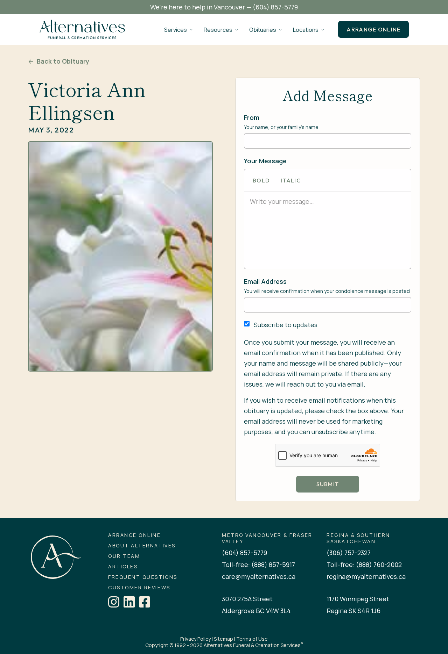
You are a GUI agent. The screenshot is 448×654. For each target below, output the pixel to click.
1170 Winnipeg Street (358, 599)
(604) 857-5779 (275, 7)
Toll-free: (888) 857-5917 (258, 564)
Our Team (124, 556)
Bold (261, 180)
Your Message (265, 161)
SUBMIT (327, 484)
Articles (123, 566)
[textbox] (327, 201)
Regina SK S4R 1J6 (353, 610)
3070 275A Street (247, 599)
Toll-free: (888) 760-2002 (364, 564)
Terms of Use (252, 638)
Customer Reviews (139, 587)
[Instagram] (113, 602)
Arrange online (373, 29)
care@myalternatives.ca (258, 576)
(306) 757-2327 (349, 552)
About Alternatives (141, 545)
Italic (291, 180)
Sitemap (223, 638)
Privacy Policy (195, 638)
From (251, 117)
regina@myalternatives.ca (366, 576)
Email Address (265, 281)
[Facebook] (144, 602)
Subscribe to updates (285, 325)
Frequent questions (142, 577)
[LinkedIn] (129, 602)
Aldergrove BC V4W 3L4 (256, 610)
